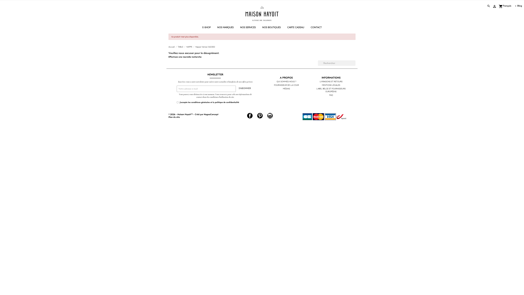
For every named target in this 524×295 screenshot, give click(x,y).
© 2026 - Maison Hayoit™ (181, 114)
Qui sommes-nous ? (286, 81)
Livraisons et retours (331, 81)
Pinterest (260, 115)
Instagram (270, 115)
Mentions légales (331, 85)
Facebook (250, 115)
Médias (286, 88)
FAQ (331, 95)
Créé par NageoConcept (206, 114)
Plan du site (174, 117)
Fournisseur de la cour (286, 85)
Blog (519, 5)
